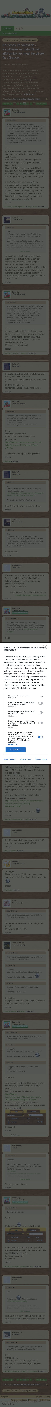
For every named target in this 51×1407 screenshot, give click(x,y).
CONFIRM (15, 750)
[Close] (45, 648)
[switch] (40, 703)
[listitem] (25, 697)
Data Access (25, 759)
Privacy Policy (41, 759)
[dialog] (25, 704)
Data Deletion (10, 759)
